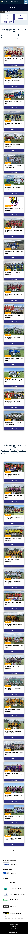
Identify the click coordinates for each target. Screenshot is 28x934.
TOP (3, 11)
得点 (22, 35)
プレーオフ (7, 18)
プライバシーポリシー (14, 928)
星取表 (14, 35)
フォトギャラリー (14, 37)
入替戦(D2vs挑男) (7, 22)
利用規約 (14, 926)
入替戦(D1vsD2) (20, 18)
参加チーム (5, 37)
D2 (20, 15)
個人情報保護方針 (14, 924)
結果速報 (9, 11)
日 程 (5, 35)
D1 (7, 15)
